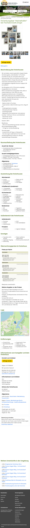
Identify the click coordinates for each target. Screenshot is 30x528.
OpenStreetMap (21, 335)
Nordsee (17, 499)
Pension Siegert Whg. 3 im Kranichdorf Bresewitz (14, 470)
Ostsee (16, 497)
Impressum (17, 520)
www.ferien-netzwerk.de (8, 373)
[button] (15, 322)
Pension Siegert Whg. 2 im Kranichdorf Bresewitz (14, 473)
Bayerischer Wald (18, 503)
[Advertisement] (15, 443)
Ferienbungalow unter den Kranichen (15, 486)
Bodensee (17, 501)
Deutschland (3, 495)
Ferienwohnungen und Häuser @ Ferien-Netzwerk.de (13, 524)
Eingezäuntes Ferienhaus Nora (13, 464)
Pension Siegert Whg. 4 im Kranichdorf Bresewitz (14, 477)
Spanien (2, 501)
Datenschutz (17, 521)
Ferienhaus (15, 163)
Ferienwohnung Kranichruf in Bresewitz (15, 483)
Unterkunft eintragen (19, 510)
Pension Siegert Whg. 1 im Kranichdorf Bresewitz (14, 466)
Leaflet (15, 335)
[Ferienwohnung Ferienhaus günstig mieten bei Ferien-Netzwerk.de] (9, 5)
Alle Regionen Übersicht (20, 495)
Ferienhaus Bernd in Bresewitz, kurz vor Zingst (14, 480)
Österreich (3, 497)
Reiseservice (17, 512)
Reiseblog (17, 516)
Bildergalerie (4, 66)
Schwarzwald (17, 505)
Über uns (17, 518)
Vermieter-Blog (18, 514)
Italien (2, 499)
